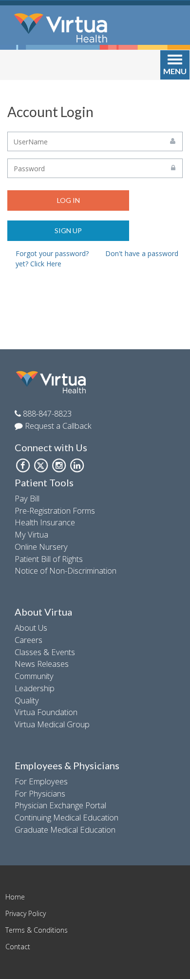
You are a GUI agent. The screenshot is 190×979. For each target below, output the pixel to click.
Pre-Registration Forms (55, 510)
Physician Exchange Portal (60, 805)
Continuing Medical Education (66, 817)
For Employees (41, 781)
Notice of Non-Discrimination (65, 570)
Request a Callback (57, 425)
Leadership (35, 688)
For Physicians (40, 793)
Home (15, 896)
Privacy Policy (25, 913)
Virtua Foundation (46, 712)
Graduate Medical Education (65, 829)
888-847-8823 (46, 413)
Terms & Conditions (36, 930)
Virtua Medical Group (52, 724)
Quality (27, 700)
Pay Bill (27, 498)
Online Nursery (41, 546)
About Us (31, 627)
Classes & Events (45, 652)
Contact (17, 946)
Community (34, 675)
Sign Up (68, 230)
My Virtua (31, 534)
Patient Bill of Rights (49, 558)
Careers (28, 639)
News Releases (42, 663)
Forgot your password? (52, 253)
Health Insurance (45, 522)
